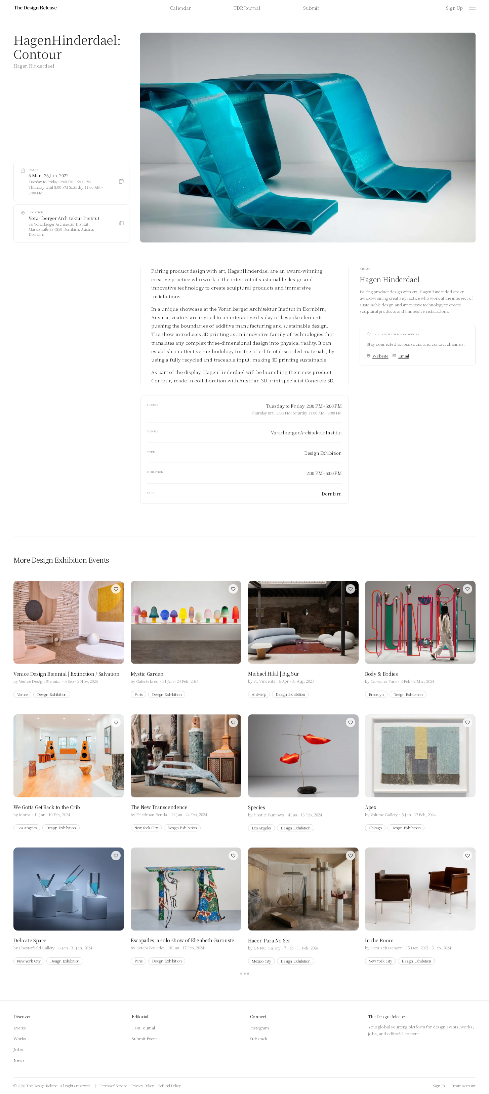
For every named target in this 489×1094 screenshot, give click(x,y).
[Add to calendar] (121, 181)
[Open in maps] (121, 223)
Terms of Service (113, 1085)
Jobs (18, 1049)
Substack (259, 1038)
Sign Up (454, 8)
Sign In (439, 1085)
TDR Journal (247, 8)
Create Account (463, 1085)
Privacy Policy (142, 1085)
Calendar (180, 8)
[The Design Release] (35, 8)
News (18, 1060)
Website (380, 356)
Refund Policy (169, 1085)
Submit (311, 8)
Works (19, 1038)
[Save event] (116, 589)
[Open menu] (472, 8)
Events (19, 1027)
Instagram (259, 1027)
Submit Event (144, 1038)
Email (403, 356)
